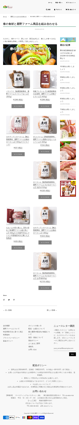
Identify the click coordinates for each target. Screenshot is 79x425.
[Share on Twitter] (9, 300)
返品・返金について (35, 337)
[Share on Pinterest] (14, 300)
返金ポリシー (8, 341)
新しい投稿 (51, 310)
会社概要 (6, 326)
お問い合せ (32, 349)
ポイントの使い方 (35, 326)
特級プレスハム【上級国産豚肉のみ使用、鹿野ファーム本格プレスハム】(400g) (44, 94)
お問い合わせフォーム (46, 406)
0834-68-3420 (34, 406)
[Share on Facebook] (4, 300)
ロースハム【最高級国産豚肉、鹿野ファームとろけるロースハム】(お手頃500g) (44, 275)
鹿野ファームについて (11, 329)
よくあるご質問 (34, 343)
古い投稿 (8, 310)
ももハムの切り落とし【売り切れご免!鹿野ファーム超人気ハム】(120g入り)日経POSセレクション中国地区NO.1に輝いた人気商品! (18, 233)
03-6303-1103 (69, 395)
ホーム (50, 2)
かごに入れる (18, 106)
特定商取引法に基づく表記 (13, 332)
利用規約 (6, 335)
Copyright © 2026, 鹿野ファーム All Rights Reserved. (39, 413)
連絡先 (30, 346)
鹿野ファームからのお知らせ (18, 16)
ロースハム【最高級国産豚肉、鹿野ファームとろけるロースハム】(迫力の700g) (44, 184)
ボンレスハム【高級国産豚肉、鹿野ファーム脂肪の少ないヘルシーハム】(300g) (44, 139)
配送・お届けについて (36, 329)
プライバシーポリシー (11, 338)
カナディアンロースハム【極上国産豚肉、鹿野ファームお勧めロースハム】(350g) (44, 230)
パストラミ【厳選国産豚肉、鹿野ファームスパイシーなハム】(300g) (17, 94)
